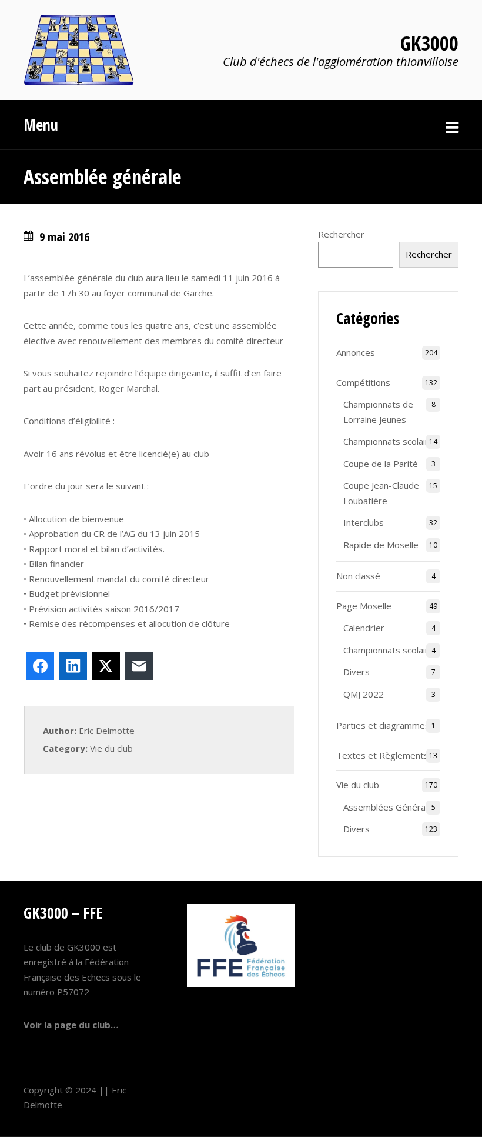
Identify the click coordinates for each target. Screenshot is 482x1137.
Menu (41, 124)
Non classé (358, 576)
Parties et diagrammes (383, 725)
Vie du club (111, 748)
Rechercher (341, 234)
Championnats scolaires (391, 441)
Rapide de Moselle (381, 545)
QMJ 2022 (363, 694)
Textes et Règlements (382, 755)
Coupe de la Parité (380, 463)
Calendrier (363, 627)
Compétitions (363, 382)
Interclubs (363, 522)
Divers (356, 672)
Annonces (355, 352)
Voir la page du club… (71, 1025)
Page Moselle (363, 606)
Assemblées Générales (390, 807)
